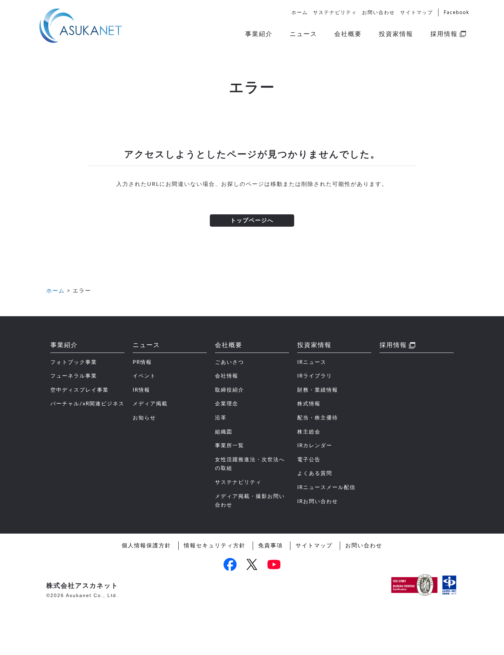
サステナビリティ (335, 12)
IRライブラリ (314, 376)
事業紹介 (259, 34)
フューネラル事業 (73, 376)
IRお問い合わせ (317, 501)
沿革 (221, 417)
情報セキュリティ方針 (214, 545)
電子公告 (309, 459)
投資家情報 (396, 34)
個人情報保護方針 (146, 545)
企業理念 (226, 403)
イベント (144, 376)
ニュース (303, 34)
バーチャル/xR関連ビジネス (87, 403)
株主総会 (309, 431)
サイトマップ (416, 12)
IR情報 (141, 390)
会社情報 (226, 376)
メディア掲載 (150, 403)
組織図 (223, 431)
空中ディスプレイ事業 (79, 390)
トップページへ (252, 220)
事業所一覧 (229, 445)
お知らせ (144, 417)
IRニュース (311, 362)
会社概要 (348, 34)
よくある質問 (314, 473)
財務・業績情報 (317, 390)
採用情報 (444, 34)
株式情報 (309, 403)
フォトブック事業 (73, 362)
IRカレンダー (314, 445)
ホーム (299, 12)
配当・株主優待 (317, 417)
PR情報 (142, 362)
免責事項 (270, 545)
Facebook (456, 12)
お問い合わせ (378, 12)
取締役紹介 (229, 390)
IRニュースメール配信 (326, 487)
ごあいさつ (229, 362)
